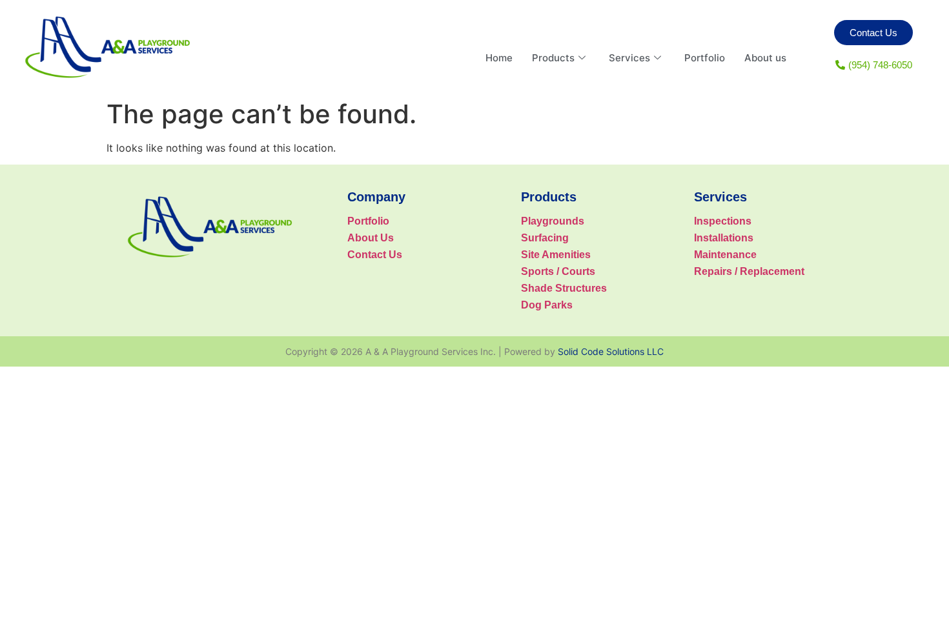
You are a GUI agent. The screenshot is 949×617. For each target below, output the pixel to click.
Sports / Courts (558, 271)
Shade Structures (564, 288)
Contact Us (374, 254)
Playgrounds (552, 221)
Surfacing (545, 237)
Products (553, 58)
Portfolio (704, 58)
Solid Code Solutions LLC (611, 351)
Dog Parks (547, 304)
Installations (723, 237)
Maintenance (725, 254)
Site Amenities (556, 254)
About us (765, 58)
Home (499, 58)
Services (629, 58)
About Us (370, 237)
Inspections (722, 221)
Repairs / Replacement (749, 271)
